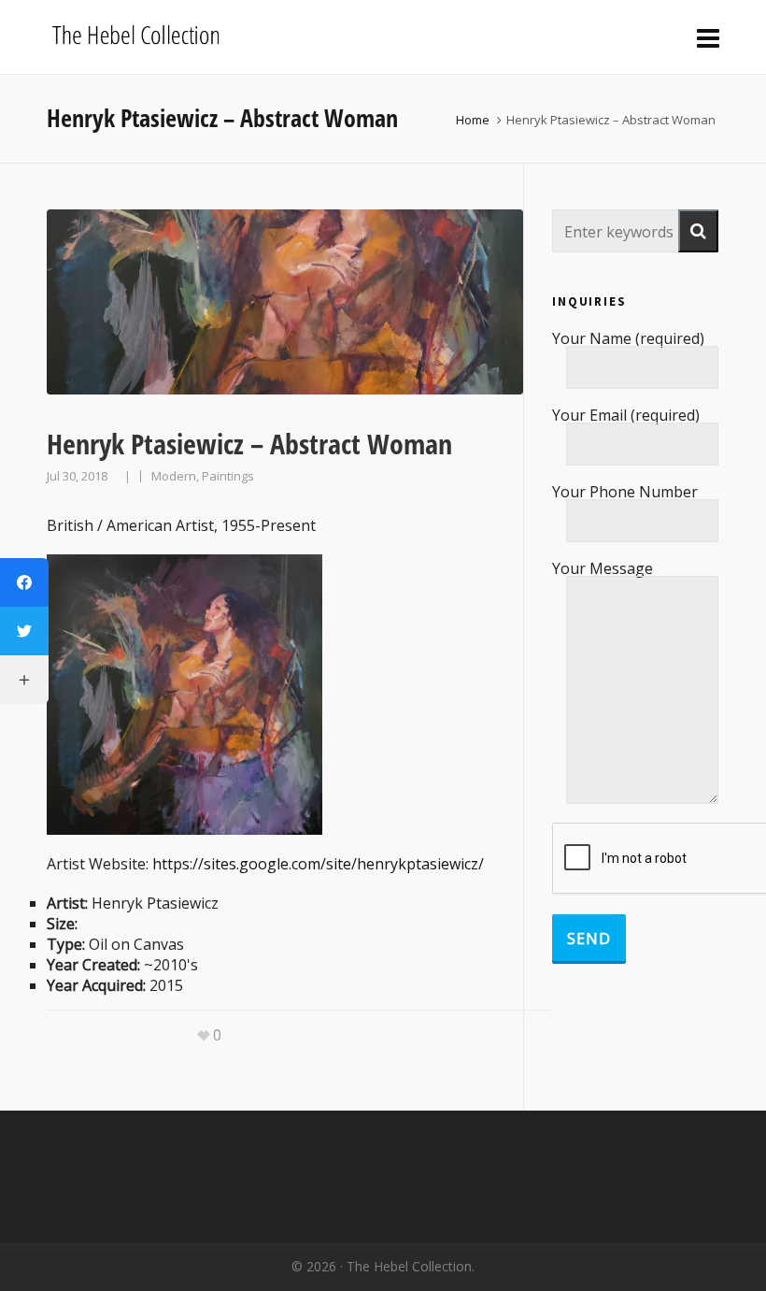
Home (472, 119)
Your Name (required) (628, 340)
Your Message (602, 570)
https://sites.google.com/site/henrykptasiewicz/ (318, 863)
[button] (698, 230)
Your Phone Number (625, 493)
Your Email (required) (626, 416)
